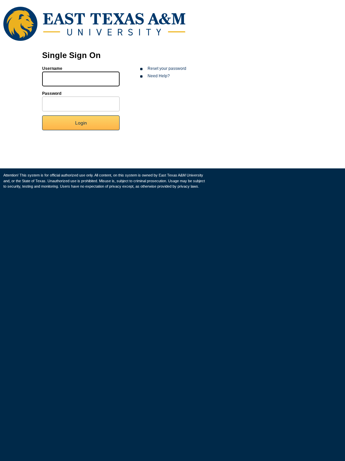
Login (81, 123)
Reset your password (167, 68)
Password (51, 93)
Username (52, 68)
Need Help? (159, 76)
